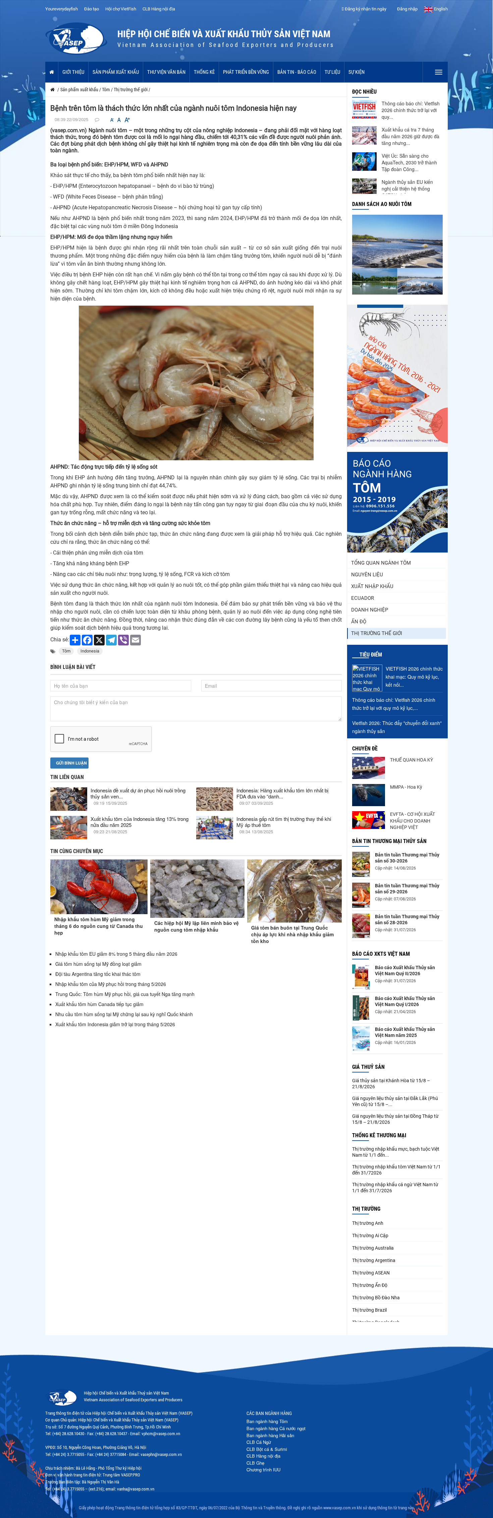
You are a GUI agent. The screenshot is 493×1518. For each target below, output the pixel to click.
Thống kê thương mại (379, 1135)
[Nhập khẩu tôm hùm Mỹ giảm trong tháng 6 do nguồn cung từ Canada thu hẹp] (99, 886)
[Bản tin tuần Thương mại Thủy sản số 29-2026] (361, 895)
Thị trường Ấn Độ (369, 1285)
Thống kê (204, 72)
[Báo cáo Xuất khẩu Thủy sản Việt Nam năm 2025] (361, 1038)
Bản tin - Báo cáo (296, 72)
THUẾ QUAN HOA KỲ (411, 760)
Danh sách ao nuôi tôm (382, 204)
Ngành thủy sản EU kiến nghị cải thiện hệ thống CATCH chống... (407, 188)
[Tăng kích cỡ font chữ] (126, 120)
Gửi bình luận (71, 763)
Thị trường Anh (367, 1223)
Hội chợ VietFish (120, 8)
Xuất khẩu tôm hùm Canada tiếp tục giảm (99, 1004)
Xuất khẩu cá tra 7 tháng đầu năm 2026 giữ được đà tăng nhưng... (410, 136)
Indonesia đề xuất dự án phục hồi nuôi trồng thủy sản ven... (138, 793)
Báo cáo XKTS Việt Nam (381, 954)
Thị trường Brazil (369, 1310)
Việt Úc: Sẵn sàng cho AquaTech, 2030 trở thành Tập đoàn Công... (409, 162)
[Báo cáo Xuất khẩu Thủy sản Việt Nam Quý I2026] (361, 1007)
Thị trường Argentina (373, 1260)
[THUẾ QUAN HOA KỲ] (368, 768)
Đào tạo (91, 8)
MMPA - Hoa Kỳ (406, 787)
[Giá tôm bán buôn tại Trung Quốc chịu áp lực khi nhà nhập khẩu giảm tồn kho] (294, 891)
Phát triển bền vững (246, 72)
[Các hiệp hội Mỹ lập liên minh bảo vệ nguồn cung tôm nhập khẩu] (197, 888)
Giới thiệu (73, 72)
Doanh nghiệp (369, 610)
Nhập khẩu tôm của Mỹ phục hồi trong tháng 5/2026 (110, 984)
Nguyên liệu (367, 575)
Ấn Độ (358, 622)
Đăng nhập (407, 8)
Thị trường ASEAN (371, 1272)
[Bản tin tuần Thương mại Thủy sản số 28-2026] (361, 925)
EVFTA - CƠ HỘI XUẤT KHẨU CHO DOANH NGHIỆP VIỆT (412, 821)
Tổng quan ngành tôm (381, 563)
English (440, 8)
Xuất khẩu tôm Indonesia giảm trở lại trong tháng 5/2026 (115, 1024)
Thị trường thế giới (376, 633)
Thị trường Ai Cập (370, 1235)
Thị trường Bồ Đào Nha (376, 1297)
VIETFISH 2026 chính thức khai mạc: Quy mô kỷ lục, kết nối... (414, 676)
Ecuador (362, 598)
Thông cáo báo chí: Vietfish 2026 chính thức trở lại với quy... (411, 110)
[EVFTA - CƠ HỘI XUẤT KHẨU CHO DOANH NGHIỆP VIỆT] (368, 820)
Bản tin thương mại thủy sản (389, 841)
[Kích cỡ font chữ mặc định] (119, 119)
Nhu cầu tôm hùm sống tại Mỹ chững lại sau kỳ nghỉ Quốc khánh (124, 1014)
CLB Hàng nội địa (159, 8)
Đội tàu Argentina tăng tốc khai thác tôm (98, 974)
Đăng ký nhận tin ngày (365, 8)
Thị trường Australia (373, 1248)
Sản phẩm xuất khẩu (116, 72)
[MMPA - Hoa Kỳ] (368, 795)
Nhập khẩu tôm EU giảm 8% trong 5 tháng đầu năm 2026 (117, 953)
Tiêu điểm (371, 654)
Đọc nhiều (364, 92)
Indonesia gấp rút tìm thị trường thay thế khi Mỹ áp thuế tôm (283, 821)
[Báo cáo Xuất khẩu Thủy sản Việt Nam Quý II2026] (361, 977)
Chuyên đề (365, 748)
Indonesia (89, 650)
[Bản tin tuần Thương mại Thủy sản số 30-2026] (361, 864)
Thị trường (366, 1209)
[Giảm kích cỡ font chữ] (112, 120)
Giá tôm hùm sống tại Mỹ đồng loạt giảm (98, 963)
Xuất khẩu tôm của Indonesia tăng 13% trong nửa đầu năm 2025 (139, 821)
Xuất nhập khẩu (372, 586)
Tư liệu (332, 72)
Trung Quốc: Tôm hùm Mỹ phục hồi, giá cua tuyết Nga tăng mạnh (125, 994)
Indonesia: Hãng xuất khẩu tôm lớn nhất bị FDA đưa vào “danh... (282, 793)
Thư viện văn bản (166, 72)
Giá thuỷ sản (368, 1067)
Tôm (66, 650)
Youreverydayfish (61, 8)
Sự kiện (356, 72)
